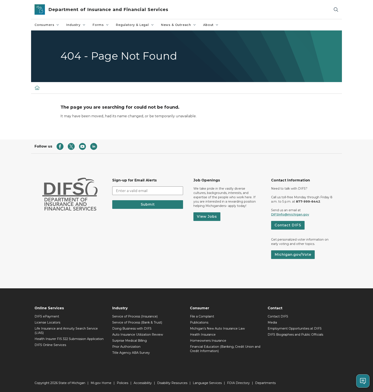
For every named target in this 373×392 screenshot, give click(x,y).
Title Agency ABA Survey (131, 353)
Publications (199, 322)
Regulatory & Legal (132, 25)
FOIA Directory (238, 383)
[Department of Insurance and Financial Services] (37, 88)
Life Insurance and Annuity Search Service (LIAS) (66, 331)
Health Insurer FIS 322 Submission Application (69, 339)
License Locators (47, 322)
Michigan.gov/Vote (293, 254)
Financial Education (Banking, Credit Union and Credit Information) (225, 349)
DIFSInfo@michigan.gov (290, 214)
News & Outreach (176, 25)
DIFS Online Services (50, 345)
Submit (148, 204)
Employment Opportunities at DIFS (295, 328)
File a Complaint (202, 316)
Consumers (44, 25)
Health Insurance (203, 334)
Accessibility (143, 383)
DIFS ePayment (47, 316)
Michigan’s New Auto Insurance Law (217, 328)
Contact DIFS (288, 225)
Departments (265, 383)
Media (272, 322)
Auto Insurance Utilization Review (137, 334)
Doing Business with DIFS (132, 328)
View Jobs (207, 216)
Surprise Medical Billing (129, 341)
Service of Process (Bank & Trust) (137, 322)
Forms (98, 25)
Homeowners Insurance (208, 341)
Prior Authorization (126, 347)
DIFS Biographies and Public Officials (295, 334)
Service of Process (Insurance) (135, 316)
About (208, 25)
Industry (73, 25)
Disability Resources (172, 383)
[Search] (335, 9)
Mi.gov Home (101, 383)
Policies (122, 383)
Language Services (207, 383)
